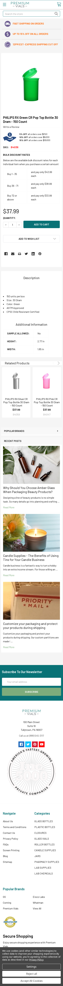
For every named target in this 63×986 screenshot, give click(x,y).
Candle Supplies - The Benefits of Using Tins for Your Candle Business (31, 558)
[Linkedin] (33, 254)
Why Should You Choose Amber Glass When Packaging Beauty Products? (29, 490)
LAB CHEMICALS (43, 873)
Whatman (38, 902)
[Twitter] (26, 254)
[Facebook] (6, 254)
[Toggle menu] (4, 4)
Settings (31, 966)
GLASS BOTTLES (43, 821)
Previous (54, 363)
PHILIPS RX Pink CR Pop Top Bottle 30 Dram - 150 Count (47, 402)
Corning (7, 902)
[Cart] (59, 4)
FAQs (6, 844)
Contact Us (9, 832)
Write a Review (11, 126)
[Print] (19, 254)
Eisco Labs (39, 896)
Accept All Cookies (32, 981)
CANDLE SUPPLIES (45, 850)
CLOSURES (40, 832)
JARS (37, 856)
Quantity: (9, 217)
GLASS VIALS (41, 838)
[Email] (13, 254)
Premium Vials (10, 908)
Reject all (31, 974)
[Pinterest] (40, 254)
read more (8, 507)
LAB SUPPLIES (42, 867)
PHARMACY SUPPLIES (46, 861)
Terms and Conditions (14, 826)
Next (58, 363)
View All (37, 908)
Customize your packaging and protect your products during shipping (30, 626)
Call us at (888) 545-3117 (31, 735)
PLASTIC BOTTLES (44, 826)
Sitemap (7, 861)
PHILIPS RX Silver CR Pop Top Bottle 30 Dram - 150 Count (16, 402)
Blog (5, 856)
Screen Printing (11, 850)
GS (4, 896)
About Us (8, 821)
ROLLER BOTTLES (44, 844)
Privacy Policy (10, 838)
